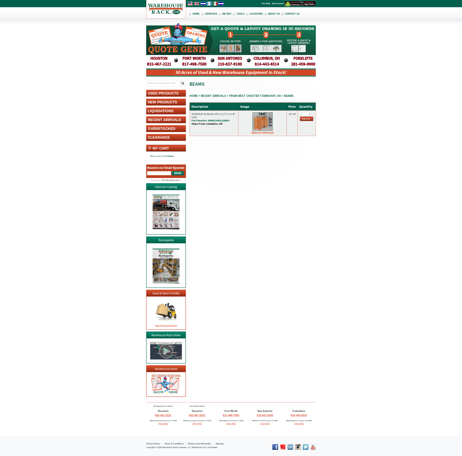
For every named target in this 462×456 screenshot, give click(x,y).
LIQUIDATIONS (160, 111)
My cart (161, 148)
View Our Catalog (166, 187)
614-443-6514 (299, 415)
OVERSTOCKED (161, 129)
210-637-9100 (265, 415)
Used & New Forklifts (166, 293)
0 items (170, 156)
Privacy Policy (153, 443)
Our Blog (266, 3)
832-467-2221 (163, 415)
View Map (163, 423)
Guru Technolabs (209, 447)
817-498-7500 (231, 415)
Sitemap (219, 443)
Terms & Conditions (174, 443)
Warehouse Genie (166, 369)
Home (193, 96)
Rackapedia (166, 240)
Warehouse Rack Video (166, 335)
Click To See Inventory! (166, 325)
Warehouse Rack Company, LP (176, 447)
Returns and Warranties (199, 443)
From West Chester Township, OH (255, 96)
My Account (278, 3)
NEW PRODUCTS (162, 102)
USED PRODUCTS (163, 93)
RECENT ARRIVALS (213, 96)
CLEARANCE (159, 137)
